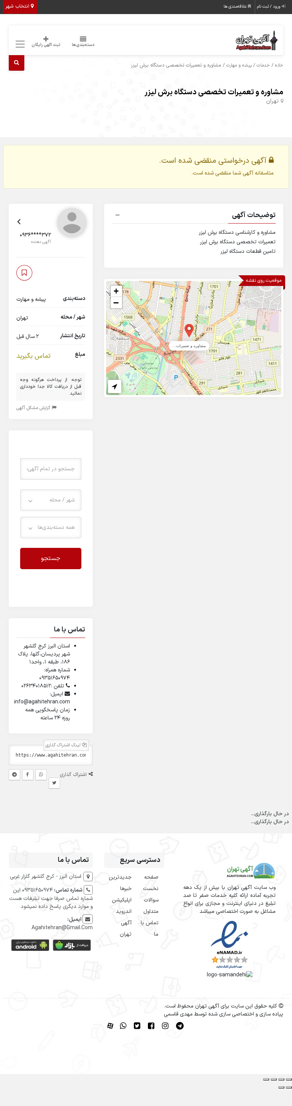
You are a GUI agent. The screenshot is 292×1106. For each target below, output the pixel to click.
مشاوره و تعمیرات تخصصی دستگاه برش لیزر (213, 92)
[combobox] (50, 500)
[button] (194, 216)
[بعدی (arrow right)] (281, 1087)
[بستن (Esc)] (266, 1079)
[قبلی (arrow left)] (289, 1087)
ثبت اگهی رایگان (46, 45)
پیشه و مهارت (239, 65)
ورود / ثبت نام (269, 6)
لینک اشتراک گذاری (64, 745)
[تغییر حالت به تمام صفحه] (281, 1079)
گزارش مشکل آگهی (34, 408)
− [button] (116, 302)
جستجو (50, 558)
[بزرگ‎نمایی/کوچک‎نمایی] (289, 1079)
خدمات (263, 65)
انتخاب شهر (18, 6)
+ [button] (116, 291)
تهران (272, 101)
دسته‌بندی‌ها (83, 45)
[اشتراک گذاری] (274, 1079)
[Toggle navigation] (19, 44)
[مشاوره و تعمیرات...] (189, 330)
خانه (279, 65)
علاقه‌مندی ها (236, 6)
